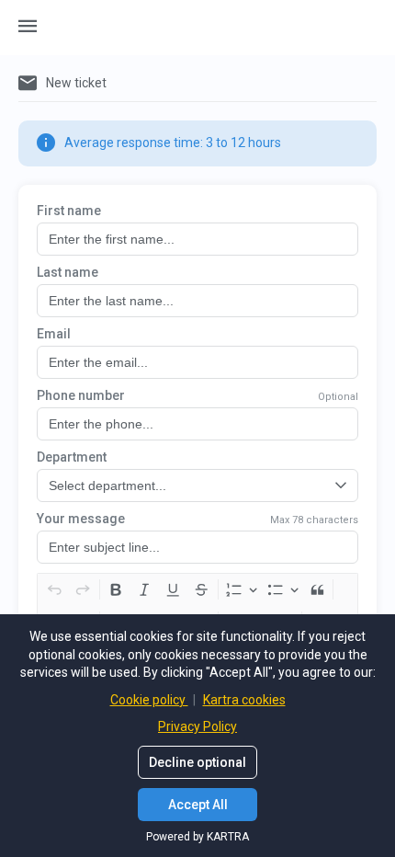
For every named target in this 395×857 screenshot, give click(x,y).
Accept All (198, 804)
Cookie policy (149, 699)
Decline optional (197, 762)
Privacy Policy (197, 726)
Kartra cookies (244, 699)
